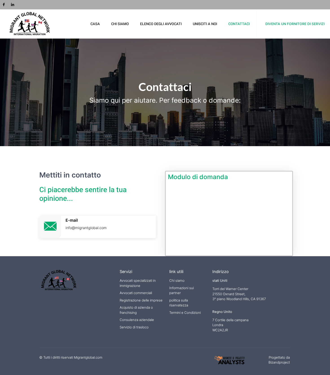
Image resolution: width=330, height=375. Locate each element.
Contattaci (239, 24)
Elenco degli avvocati (161, 24)
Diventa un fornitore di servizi (295, 24)
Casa (95, 24)
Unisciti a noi (205, 24)
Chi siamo (120, 24)
